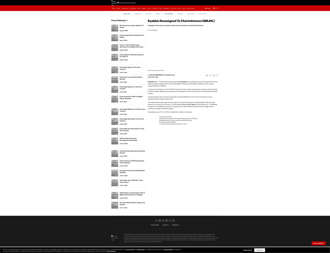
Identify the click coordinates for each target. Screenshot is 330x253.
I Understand (259, 250)
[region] (165, 250)
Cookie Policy (141, 249)
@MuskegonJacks (164, 120)
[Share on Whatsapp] (207, 75)
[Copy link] (217, 75)
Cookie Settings (168, 249)
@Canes (194, 118)
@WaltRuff (159, 75)
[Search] (218, 8)
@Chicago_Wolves (186, 118)
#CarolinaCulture (184, 120)
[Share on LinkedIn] (213, 75)
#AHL (190, 120)
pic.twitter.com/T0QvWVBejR (167, 122)
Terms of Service (111, 251)
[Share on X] (210, 75)
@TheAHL (178, 118)
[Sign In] (214, 8)
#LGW (177, 120)
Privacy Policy (130, 249)
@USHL (173, 120)
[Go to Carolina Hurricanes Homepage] (126, 3)
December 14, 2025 (180, 124)
